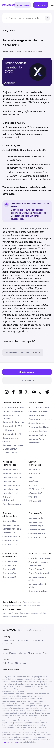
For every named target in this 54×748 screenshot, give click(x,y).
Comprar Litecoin (10, 544)
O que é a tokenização (39, 573)
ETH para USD (35, 473)
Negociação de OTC (12, 426)
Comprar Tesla (35, 521)
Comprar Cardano (11, 536)
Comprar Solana (10, 540)
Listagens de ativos (37, 431)
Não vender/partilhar (31, 605)
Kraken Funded (9, 452)
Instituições (8, 430)
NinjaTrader (26, 640)
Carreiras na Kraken (38, 411)
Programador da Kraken (40, 419)
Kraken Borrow (9, 448)
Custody (23, 663)
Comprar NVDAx (10, 561)
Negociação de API (11, 434)
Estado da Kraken (37, 435)
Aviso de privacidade (31, 602)
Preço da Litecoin (10, 493)
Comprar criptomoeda (13, 407)
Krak (4, 663)
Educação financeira (39, 553)
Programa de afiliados (39, 427)
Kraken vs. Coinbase (38, 591)
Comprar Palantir (36, 533)
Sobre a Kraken (36, 402)
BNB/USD (33, 481)
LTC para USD (35, 501)
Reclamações (35, 442)
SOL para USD (35, 485)
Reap (45, 653)
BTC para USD (35, 469)
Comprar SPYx (9, 573)
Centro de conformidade (12, 609)
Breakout (36, 640)
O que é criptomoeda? (39, 558)
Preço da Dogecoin (11, 477)
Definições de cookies (11, 605)
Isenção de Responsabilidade (14, 616)
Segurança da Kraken (39, 407)
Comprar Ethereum (11, 524)
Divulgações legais (10, 742)
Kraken (5, 640)
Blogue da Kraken (37, 415)
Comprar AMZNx (10, 577)
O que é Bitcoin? (36, 569)
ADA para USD (35, 493)
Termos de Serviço (10, 613)
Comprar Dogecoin (11, 528)
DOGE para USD (36, 489)
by (9, 630)
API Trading (7, 643)
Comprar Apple (35, 525)
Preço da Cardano (11, 485)
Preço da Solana (10, 489)
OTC (16, 663)
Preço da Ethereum (11, 473)
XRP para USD (35, 477)
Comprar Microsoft (37, 537)
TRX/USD (33, 497)
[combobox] (25, 18)
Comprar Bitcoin (10, 521)
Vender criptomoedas (12, 411)
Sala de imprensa (36, 423)
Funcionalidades (11, 402)
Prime (10, 663)
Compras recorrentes (12, 444)
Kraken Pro (14, 640)
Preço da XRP (8, 481)
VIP (43, 640)
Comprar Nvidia (36, 518)
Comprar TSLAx (10, 565)
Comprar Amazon (36, 529)
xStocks (22, 653)
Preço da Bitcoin (10, 469)
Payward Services (9, 653)
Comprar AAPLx (10, 569)
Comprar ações (36, 513)
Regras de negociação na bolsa (33, 613)
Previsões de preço (11, 504)
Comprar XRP (8, 532)
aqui (22, 689)
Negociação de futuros (13, 422)
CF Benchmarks (34, 653)
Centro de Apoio (36, 438)
